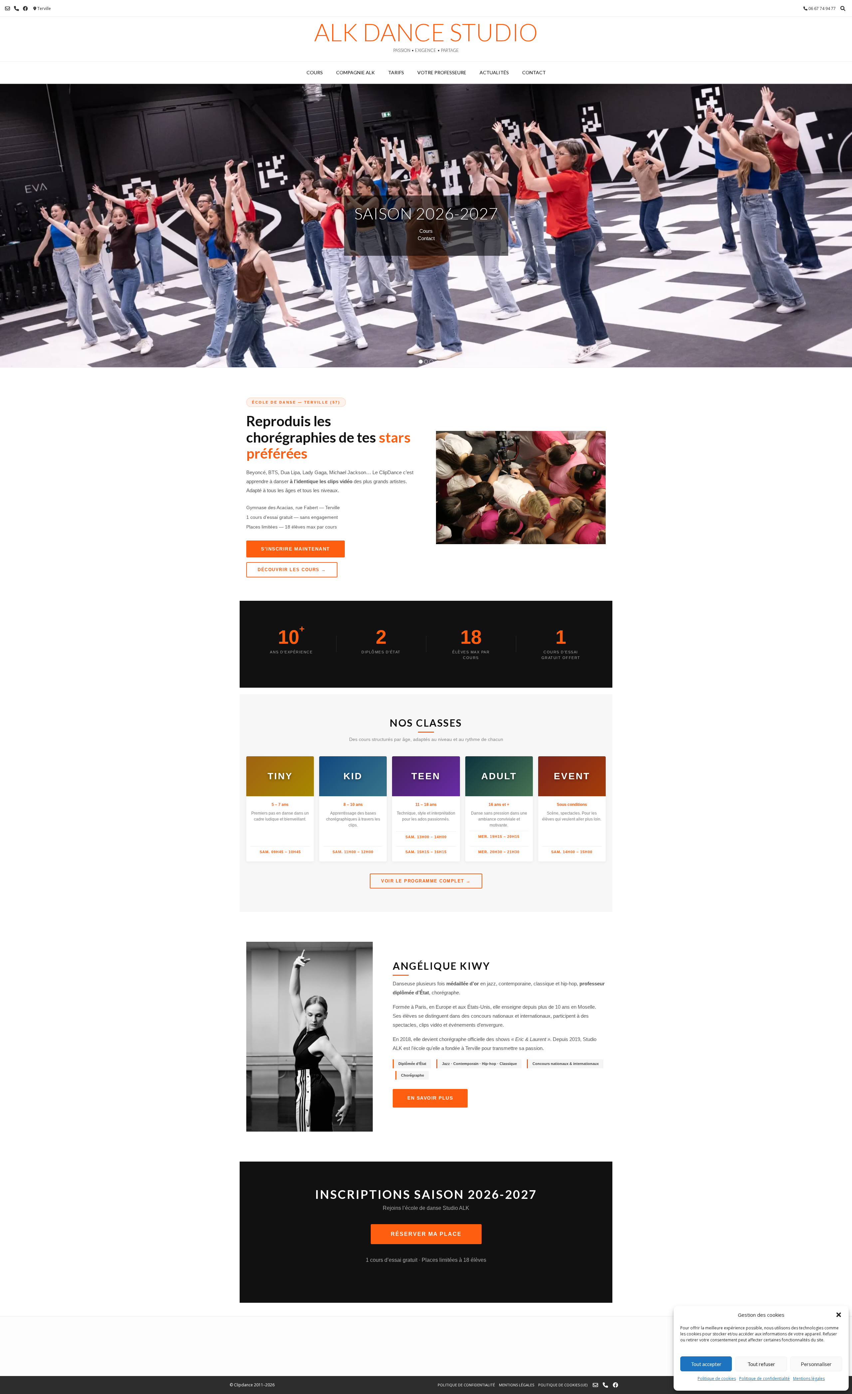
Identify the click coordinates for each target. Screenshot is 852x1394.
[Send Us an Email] (7, 8)
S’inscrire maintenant (295, 548)
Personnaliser (816, 1364)
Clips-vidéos (426, 234)
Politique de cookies (717, 1378)
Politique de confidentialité (764, 1378)
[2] (426, 361)
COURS (315, 72)
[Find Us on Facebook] (25, 8)
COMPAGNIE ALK (355, 72)
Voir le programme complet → (426, 880)
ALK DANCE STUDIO (426, 32)
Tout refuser (761, 1364)
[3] (431, 361)
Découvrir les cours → (292, 569)
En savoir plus (430, 1098)
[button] (838, 1314)
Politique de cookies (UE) (562, 1384)
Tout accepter (706, 1364)
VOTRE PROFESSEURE (441, 72)
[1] (420, 361)
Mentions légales (809, 1378)
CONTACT (534, 72)
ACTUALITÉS (494, 72)
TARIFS (396, 72)
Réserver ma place (426, 1234)
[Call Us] (16, 8)
